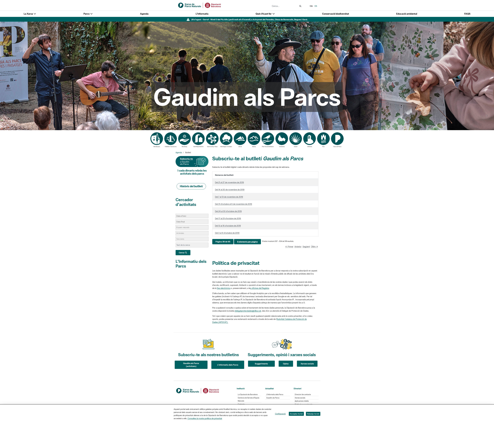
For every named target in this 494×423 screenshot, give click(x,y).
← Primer (289, 246)
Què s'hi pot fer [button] (264, 13)
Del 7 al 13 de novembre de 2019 (229, 196)
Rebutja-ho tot (313, 414)
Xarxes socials (307, 363)
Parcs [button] (86, 13)
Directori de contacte (303, 394)
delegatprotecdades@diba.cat (248, 310)
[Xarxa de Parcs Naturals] (200, 5)
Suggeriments (261, 363)
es (316, 6)
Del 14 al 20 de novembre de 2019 (229, 189)
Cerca (182, 252)
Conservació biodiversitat (335, 13)
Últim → (314, 246)
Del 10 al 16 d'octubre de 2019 (228, 225)
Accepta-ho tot (296, 414)
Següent (306, 246)
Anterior (297, 246)
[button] (222, 241)
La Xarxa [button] (28, 13)
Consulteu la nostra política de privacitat (205, 418)
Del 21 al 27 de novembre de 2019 (229, 182)
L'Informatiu (202, 13)
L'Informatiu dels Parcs (191, 264)
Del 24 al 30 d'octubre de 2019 (228, 211)
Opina (286, 363)
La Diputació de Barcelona (248, 394)
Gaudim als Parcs (272, 398)
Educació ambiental (406, 13)
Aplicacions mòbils (302, 401)
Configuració (280, 414)
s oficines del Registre (259, 288)
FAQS (467, 13)
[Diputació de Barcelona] (198, 390)
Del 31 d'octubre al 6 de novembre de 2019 (233, 204)
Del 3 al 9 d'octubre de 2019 (227, 233)
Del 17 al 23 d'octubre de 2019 (228, 218)
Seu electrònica (223, 288)
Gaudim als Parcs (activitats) (191, 364)
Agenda (144, 13)
